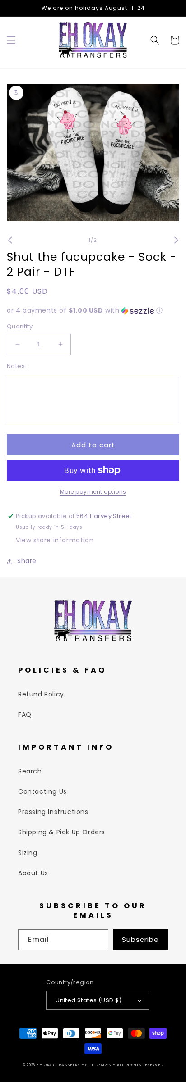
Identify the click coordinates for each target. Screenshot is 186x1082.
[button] (11, 40)
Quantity (20, 326)
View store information (54, 540)
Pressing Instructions (53, 811)
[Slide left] (10, 240)
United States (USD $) (88, 1000)
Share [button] (27, 560)
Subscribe (140, 939)
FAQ (25, 714)
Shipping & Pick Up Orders (61, 832)
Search (30, 771)
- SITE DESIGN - (99, 1065)
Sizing (27, 852)
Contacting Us (42, 791)
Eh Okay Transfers (58, 1065)
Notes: (16, 366)
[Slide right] (176, 240)
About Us (33, 872)
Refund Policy (41, 694)
